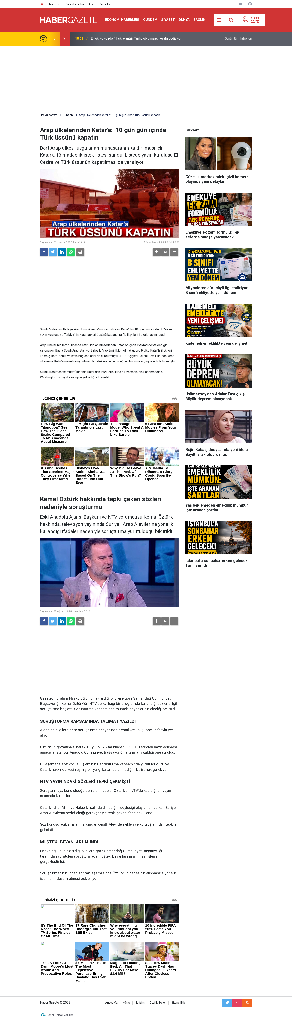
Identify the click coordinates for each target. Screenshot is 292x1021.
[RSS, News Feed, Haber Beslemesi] (247, 1003)
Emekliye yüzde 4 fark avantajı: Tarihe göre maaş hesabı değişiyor (136, 38)
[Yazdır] (80, 252)
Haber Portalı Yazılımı (60, 1015)
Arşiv (92, 4)
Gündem (150, 20)
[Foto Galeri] (250, 4)
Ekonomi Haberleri (122, 20)
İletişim (140, 1002)
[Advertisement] (146, 79)
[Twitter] (53, 252)
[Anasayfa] (42, 4)
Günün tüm (238, 38)
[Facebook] (44, 252)
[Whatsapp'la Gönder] (71, 252)
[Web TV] (240, 4)
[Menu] (219, 20)
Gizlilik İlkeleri (158, 1002)
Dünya (184, 20)
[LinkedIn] (62, 252)
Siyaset (168, 20)
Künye (127, 1002)
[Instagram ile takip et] (237, 1003)
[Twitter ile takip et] (227, 1003)
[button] (157, 252)
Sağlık (199, 20)
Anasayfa (111, 1002)
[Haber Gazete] (68, 19)
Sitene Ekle (106, 4)
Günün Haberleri (75, 4)
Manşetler (55, 4)
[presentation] (54, 38)
